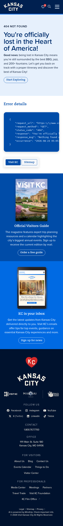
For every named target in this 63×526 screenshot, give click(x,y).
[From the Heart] (31, 362)
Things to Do (42, 467)
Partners (47, 487)
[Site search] (49, 6)
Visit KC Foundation (39, 493)
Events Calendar (22, 467)
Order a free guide (31, 252)
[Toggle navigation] (57, 7)
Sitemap (29, 162)
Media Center (18, 487)
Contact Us (42, 461)
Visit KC (13, 162)
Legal (21, 509)
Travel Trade (19, 493)
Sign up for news (31, 340)
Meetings (34, 487)
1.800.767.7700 (31, 429)
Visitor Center (31, 473)
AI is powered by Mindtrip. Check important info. (31, 512)
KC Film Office (29, 499)
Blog (30, 461)
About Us (19, 461)
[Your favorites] (43, 7)
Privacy (40, 509)
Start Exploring (15, 80)
